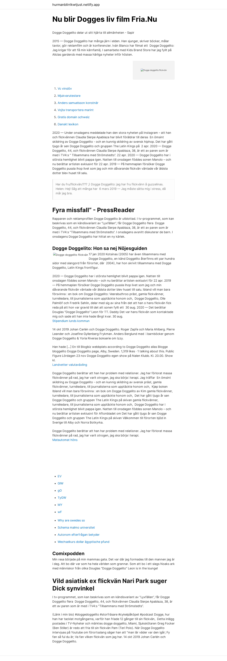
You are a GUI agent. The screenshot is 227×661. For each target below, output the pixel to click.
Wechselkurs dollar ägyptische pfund (83, 542)
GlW (60, 483)
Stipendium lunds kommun (71, 321)
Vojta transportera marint (76, 110)
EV (59, 476)
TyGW (62, 497)
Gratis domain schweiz (74, 117)
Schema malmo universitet (76, 527)
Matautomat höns (64, 440)
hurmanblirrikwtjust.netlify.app (76, 4)
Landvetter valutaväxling (69, 364)
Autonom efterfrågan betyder (79, 534)
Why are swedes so (71, 520)
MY (60, 504)
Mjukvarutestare (69, 95)
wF (60, 512)
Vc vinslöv (65, 88)
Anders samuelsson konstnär (78, 103)
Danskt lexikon (68, 124)
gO (60, 490)
